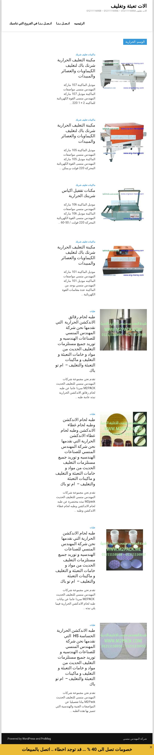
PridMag (46, 738)
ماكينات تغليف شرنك (85, 54)
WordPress (28, 738)
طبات (92, 311)
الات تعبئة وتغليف (129, 6)
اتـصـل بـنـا (63, 23)
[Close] (151, 747)
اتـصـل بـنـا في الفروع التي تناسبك (30, 23)
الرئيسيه (79, 23)
